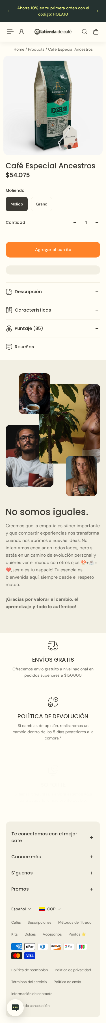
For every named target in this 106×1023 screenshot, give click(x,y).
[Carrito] (95, 31)
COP (51, 909)
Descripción (28, 291)
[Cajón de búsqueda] (84, 31)
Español (18, 909)
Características (33, 310)
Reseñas (24, 347)
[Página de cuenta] (21, 31)
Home (19, 49)
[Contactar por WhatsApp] (15, 1007)
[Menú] (10, 31)
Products (37, 49)
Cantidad (15, 222)
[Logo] (53, 32)
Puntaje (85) (29, 328)
